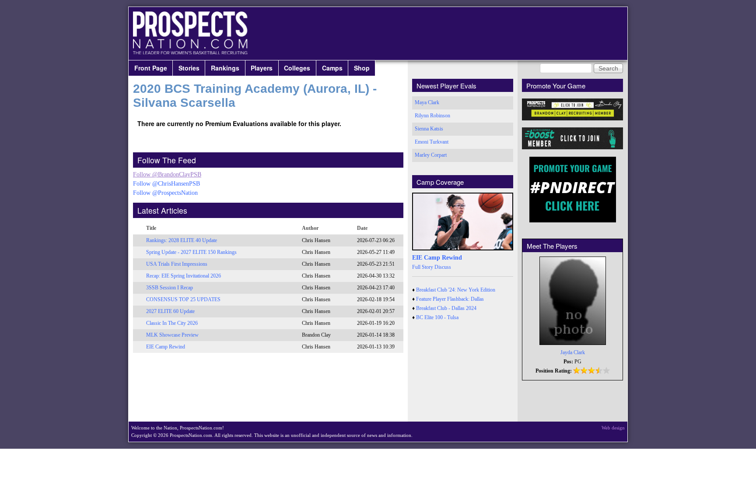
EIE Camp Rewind (165, 347)
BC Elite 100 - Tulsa (437, 317)
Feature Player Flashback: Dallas (450, 299)
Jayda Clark (572, 352)
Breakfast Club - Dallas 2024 (446, 308)
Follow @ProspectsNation (165, 193)
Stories (189, 67)
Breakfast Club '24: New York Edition (455, 290)
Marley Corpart (431, 155)
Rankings (225, 67)
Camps (332, 67)
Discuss (442, 267)
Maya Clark (427, 102)
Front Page (150, 67)
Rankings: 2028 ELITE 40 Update (181, 240)
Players (262, 67)
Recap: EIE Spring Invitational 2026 (183, 276)
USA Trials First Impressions (176, 264)
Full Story (422, 267)
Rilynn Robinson (432, 116)
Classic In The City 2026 (172, 323)
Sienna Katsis (429, 129)
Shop (362, 67)
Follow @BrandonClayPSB (167, 174)
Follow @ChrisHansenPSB (166, 183)
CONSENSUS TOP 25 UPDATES (183, 299)
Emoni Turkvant (431, 142)
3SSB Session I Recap (169, 288)
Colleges (297, 67)
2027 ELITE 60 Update (170, 311)
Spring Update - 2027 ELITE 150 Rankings (191, 252)
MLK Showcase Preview (172, 335)
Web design (613, 427)
